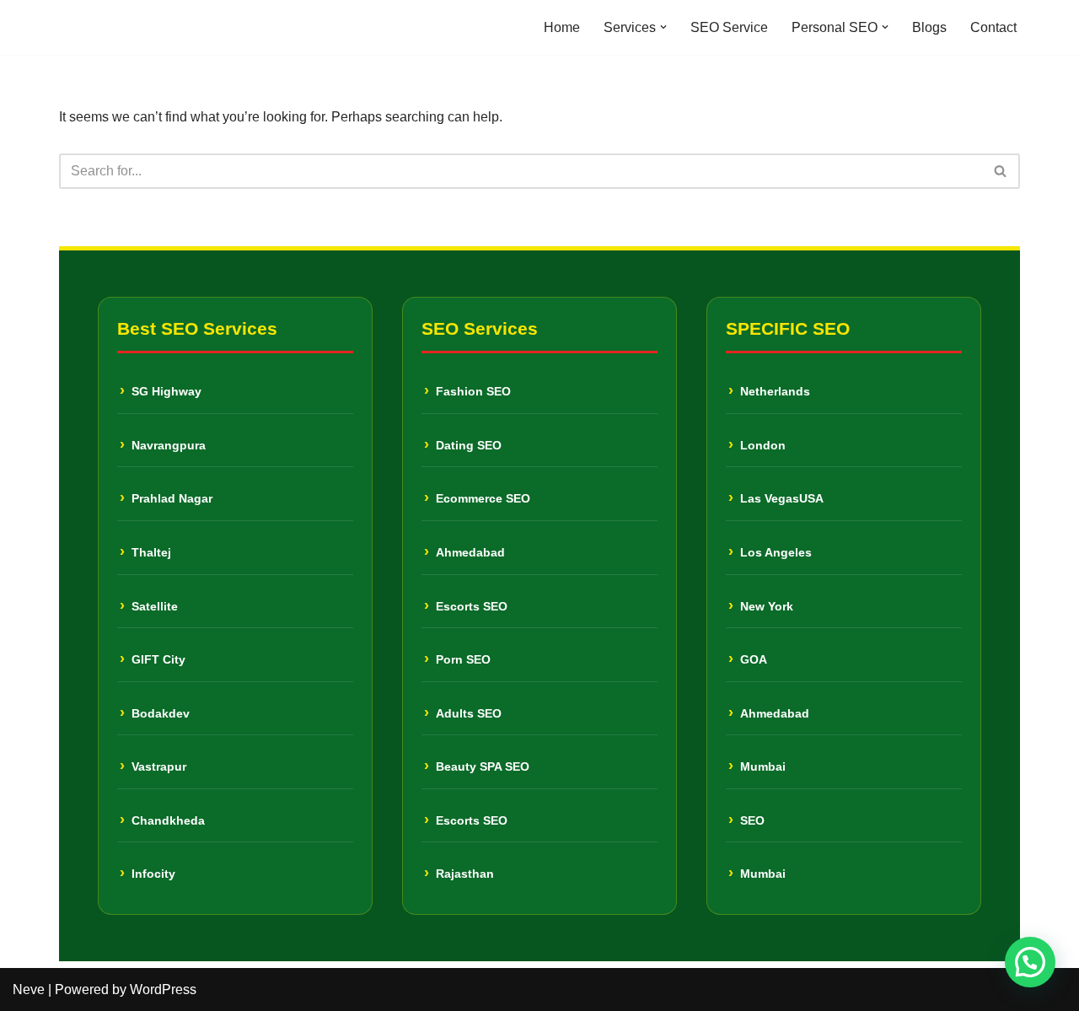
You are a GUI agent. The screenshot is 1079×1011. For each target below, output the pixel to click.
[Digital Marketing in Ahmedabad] (109, 27)
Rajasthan (465, 873)
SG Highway (166, 391)
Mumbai (763, 766)
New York (766, 606)
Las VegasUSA (782, 498)
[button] (663, 27)
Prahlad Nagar (172, 498)
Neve (29, 989)
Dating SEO (469, 445)
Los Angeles (776, 552)
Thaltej (151, 552)
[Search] (1001, 171)
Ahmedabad (470, 552)
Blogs (929, 27)
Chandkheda (168, 820)
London (763, 445)
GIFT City (158, 659)
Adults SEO (469, 713)
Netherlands (775, 391)
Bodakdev (161, 713)
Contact (993, 27)
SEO (752, 820)
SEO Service (729, 27)
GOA (753, 659)
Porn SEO (463, 659)
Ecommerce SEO (483, 498)
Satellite (155, 606)
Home (562, 27)
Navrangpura (169, 445)
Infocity (153, 873)
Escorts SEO (471, 606)
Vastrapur (159, 766)
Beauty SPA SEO (482, 766)
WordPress (163, 989)
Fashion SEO (473, 391)
